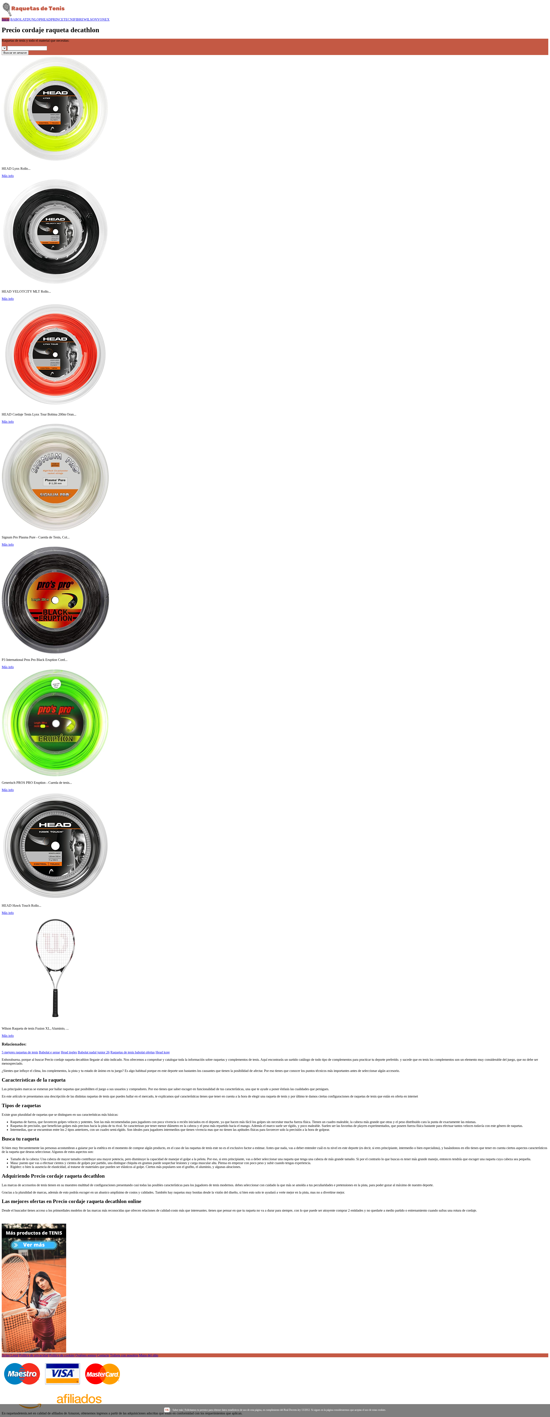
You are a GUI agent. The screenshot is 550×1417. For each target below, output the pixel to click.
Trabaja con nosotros (124, 1355)
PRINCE (57, 19)
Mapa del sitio (148, 1355)
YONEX (103, 19)
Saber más (178, 1409)
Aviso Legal (10, 1355)
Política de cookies (62, 1355)
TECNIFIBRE (73, 19)
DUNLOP (34, 19)
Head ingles (69, 1052)
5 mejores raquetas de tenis (20, 1052)
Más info (8, 176)
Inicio (5, 19)
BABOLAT (18, 19)
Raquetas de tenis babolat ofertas (132, 1052)
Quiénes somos (85, 1355)
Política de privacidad (33, 1355)
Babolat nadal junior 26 (94, 1052)
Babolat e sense (49, 1052)
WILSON (90, 19)
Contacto (103, 1355)
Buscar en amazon (15, 52)
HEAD (46, 19)
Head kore (163, 1052)
